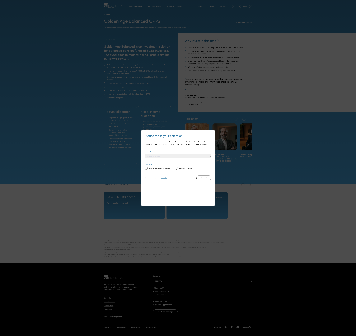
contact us (164, 178)
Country (148, 151)
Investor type (151, 164)
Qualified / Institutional (159, 168)
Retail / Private (185, 168)
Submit (204, 178)
